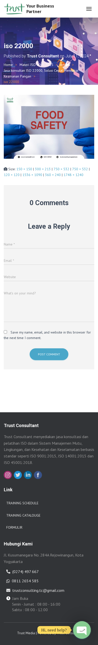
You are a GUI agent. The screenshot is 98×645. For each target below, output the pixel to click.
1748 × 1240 (73, 175)
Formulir (14, 527)
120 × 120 (12, 175)
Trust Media (26, 633)
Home (8, 64)
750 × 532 (61, 169)
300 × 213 (43, 169)
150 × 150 (24, 169)
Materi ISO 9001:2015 (36, 64)
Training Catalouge (23, 515)
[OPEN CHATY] (82, 630)
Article (65, 64)
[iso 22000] (49, 126)
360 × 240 (53, 175)
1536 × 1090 (32, 175)
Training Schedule (22, 503)
